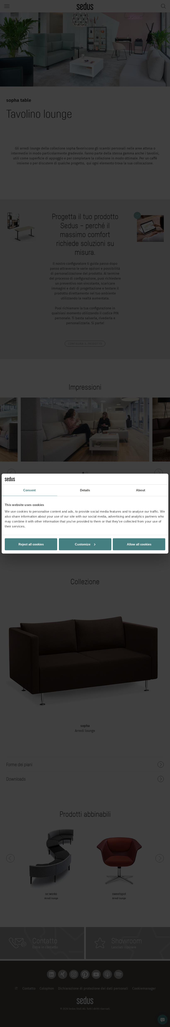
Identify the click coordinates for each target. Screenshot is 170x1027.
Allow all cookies (139, 544)
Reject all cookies (31, 544)
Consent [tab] (29, 490)
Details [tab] (85, 490)
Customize (82, 544)
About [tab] (140, 490)
